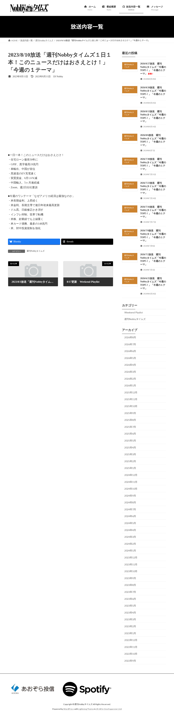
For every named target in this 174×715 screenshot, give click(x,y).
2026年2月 (130, 378)
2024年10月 (130, 488)
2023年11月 (130, 564)
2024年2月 (130, 543)
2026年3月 (130, 371)
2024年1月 (130, 550)
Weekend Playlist (133, 312)
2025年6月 (130, 433)
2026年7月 (130, 344)
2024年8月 (130, 502)
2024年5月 (130, 523)
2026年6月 (130, 351)
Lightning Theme (86, 709)
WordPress (68, 709)
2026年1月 (130, 385)
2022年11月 (130, 646)
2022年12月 (130, 640)
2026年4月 (130, 364)
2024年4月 (130, 529)
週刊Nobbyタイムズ (36, 251)
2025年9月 (130, 412)
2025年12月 (130, 392)
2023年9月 (130, 578)
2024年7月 (130, 509)
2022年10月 (130, 653)
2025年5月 (130, 440)
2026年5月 (130, 357)
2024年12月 (130, 475)
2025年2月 (130, 461)
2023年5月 (130, 605)
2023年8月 (130, 584)
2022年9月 (130, 660)
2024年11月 (130, 481)
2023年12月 (130, 557)
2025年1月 (130, 468)
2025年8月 (130, 419)
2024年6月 (130, 516)
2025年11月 (130, 399)
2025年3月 (130, 454)
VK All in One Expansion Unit (109, 709)
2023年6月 (130, 598)
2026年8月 (130, 337)
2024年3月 (130, 536)
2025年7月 (130, 426)
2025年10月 (130, 406)
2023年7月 (130, 591)
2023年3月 (130, 619)
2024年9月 (130, 495)
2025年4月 (130, 447)
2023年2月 (130, 626)
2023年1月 (130, 633)
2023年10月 (130, 571)
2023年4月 (130, 612)
